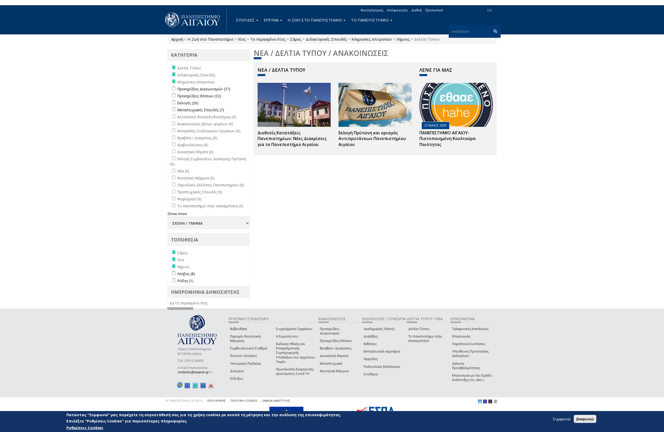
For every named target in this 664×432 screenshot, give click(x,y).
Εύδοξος (236, 378)
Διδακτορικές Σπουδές (326, 39)
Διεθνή (416, 10)
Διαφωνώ (585, 419)
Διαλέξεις (371, 336)
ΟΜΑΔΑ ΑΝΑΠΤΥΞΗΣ (276, 400)
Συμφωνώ (562, 418)
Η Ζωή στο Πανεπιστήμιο (210, 39)
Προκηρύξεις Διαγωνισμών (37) (203, 88)
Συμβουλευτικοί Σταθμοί (248, 348)
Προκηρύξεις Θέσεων (336, 341)
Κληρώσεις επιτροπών (371, 39)
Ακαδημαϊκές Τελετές (379, 329)
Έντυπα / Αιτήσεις (243, 356)
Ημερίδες (371, 359)
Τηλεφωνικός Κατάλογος (470, 329)
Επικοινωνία (461, 336)
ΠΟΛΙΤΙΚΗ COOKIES (244, 400)
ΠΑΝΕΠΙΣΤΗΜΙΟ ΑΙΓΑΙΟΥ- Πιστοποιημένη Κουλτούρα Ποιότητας (447, 139)
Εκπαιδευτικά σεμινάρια (382, 351)
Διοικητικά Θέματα (334, 356)
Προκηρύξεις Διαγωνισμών (330, 331)
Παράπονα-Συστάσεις (468, 344)
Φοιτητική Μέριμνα (334, 371)
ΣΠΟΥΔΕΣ (246, 20)
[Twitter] (195, 385)
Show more (177, 213)
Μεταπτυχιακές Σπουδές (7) (200, 109)
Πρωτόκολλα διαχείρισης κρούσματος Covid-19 (295, 371)
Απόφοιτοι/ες (397, 10)
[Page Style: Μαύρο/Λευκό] (495, 401)
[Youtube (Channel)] (211, 385)
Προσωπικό (434, 10)
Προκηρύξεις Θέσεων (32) (199, 95)
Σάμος (295, 39)
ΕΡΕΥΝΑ (272, 20)
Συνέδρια (371, 374)
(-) (172, 303)
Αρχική (177, 39)
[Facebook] (187, 385)
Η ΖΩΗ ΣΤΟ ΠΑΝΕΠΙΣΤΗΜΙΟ (315, 20)
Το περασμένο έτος (268, 39)
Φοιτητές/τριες (372, 10)
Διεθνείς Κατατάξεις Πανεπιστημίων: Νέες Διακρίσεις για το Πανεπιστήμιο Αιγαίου (292, 139)
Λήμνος (403, 39)
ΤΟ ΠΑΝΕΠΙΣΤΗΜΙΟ (370, 20)
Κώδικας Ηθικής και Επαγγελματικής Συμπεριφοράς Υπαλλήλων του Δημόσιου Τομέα (295, 353)
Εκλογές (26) (187, 102)
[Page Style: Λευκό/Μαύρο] (490, 401)
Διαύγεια (237, 371)
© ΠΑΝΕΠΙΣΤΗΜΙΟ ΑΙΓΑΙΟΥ (184, 400)
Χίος (242, 39)
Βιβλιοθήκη (238, 329)
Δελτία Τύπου (419, 329)
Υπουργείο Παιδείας (245, 363)
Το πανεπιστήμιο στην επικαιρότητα (425, 338)
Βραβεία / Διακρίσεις (335, 348)
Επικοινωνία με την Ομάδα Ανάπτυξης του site (472, 377)
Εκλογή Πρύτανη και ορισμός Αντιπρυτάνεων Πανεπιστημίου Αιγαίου (372, 139)
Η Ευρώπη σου (287, 336)
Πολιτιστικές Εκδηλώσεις (382, 366)
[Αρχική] (195, 20)
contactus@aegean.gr (195, 372)
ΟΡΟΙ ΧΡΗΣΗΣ (216, 400)
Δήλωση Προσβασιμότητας (466, 365)
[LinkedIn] (203, 385)
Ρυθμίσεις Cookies (84, 427)
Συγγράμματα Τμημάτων (294, 329)
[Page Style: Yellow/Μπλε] (485, 401)
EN (489, 10)
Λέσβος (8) (186, 273)
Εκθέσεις (370, 344)
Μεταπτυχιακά (331, 363)
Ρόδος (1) (185, 280)
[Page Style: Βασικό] (480, 401)
